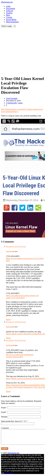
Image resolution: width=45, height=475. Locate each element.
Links (8, 6)
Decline (10, 473)
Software (9, 11)
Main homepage (12, 22)
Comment (5, 428)
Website (4, 417)
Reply (8, 319)
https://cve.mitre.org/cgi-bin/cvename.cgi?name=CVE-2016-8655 (22, 296)
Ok (5, 473)
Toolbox (9, 13)
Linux (20, 103)
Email (3, 412)
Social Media (11, 20)
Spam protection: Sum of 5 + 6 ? (14, 421)
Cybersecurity (11, 103)
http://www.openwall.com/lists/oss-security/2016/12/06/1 (20, 356)
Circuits (9, 17)
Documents (10, 8)
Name (3, 408)
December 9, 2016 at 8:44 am (16, 340)
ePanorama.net (7, 2)
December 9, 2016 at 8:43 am (16, 322)
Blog (8, 15)
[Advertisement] (22, 51)
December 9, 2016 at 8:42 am (16, 246)
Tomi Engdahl (11, 98)
